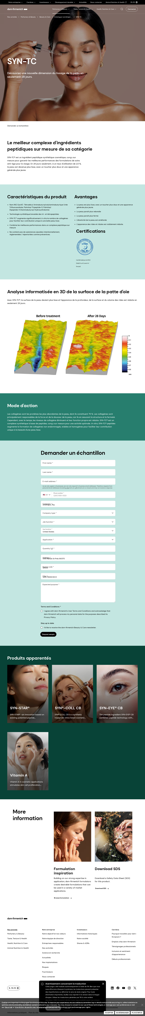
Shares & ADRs (83, 943)
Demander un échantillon (17, 126)
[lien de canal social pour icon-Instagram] (129, 988)
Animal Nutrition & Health (18, 948)
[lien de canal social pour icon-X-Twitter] (135, 988)
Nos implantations (49, 962)
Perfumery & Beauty (28, 17)
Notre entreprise (48, 930)
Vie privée (8, 1007)
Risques (45, 967)
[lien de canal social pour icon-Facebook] (118, 988)
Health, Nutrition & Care (17, 943)
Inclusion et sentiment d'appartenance (121, 953)
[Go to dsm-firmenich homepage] (17, 9)
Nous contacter (48, 976)
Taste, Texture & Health (17, 938)
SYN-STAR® (20, 708)
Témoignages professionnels (124, 946)
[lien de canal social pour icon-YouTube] (123, 988)
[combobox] (78, 513)
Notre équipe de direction (53, 938)
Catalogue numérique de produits (63, 17)
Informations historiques (87, 934)
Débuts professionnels (121, 959)
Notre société (82, 938)
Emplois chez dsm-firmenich (123, 941)
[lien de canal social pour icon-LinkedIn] (112, 988)
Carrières (115, 930)
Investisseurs (82, 930)
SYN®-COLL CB (68, 708)
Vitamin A (18, 775)
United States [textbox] (48, 531)
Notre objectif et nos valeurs (54, 934)
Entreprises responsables (52, 943)
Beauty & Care (45, 17)
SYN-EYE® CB (111, 708)
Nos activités (12, 17)
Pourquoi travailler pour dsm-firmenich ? (124, 935)
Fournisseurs (47, 972)
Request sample (48, 634)
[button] (122, 9)
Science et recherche (51, 953)
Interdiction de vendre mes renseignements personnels (36, 1007)
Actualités (46, 957)
